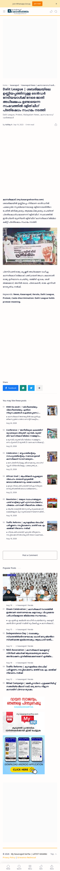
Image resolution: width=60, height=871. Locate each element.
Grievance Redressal (26, 857)
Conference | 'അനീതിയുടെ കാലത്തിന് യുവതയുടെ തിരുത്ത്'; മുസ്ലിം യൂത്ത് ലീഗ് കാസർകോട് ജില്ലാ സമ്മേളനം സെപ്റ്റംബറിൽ (24, 433)
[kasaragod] (22, 605)
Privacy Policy (9, 857)
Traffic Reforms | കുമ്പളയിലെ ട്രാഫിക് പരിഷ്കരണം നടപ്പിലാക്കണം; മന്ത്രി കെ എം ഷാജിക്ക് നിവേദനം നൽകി (25, 525)
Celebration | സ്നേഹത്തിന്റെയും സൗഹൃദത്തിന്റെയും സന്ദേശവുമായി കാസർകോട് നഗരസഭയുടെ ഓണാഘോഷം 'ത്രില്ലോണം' (23, 456)
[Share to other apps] (39, 388)
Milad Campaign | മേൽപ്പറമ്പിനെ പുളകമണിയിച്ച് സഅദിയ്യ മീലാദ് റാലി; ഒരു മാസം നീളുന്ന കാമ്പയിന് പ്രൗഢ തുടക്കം (31, 686)
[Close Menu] (56, 4)
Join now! (37, 4)
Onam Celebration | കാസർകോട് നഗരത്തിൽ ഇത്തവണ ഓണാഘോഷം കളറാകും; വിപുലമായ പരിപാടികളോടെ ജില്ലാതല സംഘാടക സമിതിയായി (30, 612)
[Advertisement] (30, 48)
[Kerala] (30, 605)
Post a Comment (30, 555)
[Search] (56, 11)
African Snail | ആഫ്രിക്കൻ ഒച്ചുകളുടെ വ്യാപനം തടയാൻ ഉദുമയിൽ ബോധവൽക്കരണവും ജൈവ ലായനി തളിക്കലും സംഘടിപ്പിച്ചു (24, 479)
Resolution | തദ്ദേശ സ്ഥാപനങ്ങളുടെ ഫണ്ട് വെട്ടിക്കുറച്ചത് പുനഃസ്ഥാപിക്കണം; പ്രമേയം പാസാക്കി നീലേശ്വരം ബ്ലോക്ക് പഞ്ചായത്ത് (25, 502)
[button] (51, 11)
